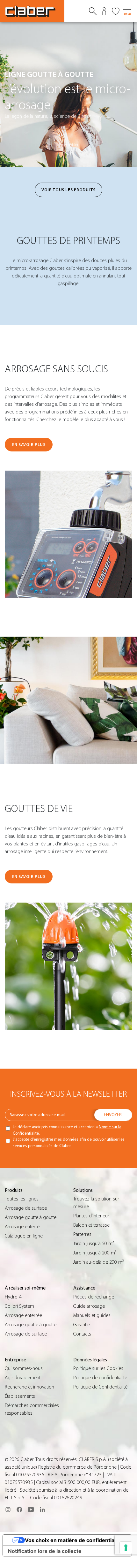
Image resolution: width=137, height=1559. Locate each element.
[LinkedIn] (42, 1509)
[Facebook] (19, 1509)
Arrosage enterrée (23, 1315)
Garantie (81, 1325)
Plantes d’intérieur (91, 1216)
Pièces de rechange (93, 1297)
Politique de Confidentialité (100, 1387)
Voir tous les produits (68, 189)
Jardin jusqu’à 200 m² (94, 1253)
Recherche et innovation (29, 1387)
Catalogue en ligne (24, 1236)
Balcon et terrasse (91, 1225)
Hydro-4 (13, 1297)
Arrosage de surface (26, 1208)
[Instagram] (8, 1509)
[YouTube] (31, 1509)
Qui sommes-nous (24, 1368)
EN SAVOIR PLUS (28, 444)
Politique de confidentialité (100, 1378)
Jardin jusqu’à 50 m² (93, 1243)
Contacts (82, 1334)
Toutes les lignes (22, 1199)
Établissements (20, 1396)
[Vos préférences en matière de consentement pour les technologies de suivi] (126, 1548)
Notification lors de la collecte (45, 1551)
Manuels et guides (92, 1315)
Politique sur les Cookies (98, 1368)
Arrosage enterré (22, 1227)
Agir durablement (22, 1378)
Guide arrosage (89, 1306)
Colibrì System (19, 1306)
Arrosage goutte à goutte (30, 1217)
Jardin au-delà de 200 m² (98, 1262)
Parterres (82, 1234)
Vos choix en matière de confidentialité (73, 1540)
